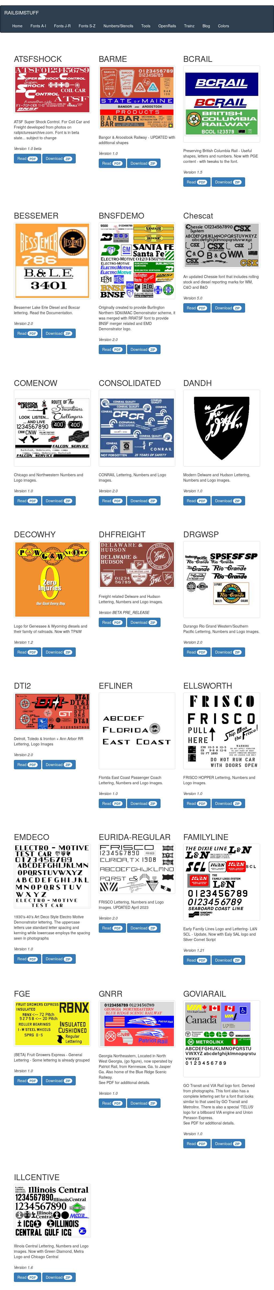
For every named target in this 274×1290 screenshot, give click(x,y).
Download (58, 158)
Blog (206, 25)
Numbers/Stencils (118, 25)
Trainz (189, 25)
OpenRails (167, 25)
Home (17, 25)
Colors (223, 25)
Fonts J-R (62, 25)
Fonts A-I (38, 25)
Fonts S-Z (87, 25)
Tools (145, 25)
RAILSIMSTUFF (21, 12)
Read (26, 158)
